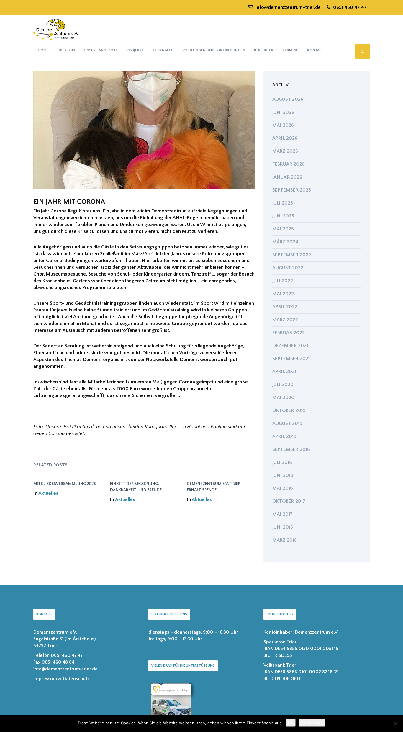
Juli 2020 (283, 384)
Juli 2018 (282, 462)
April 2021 (284, 371)
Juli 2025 (282, 203)
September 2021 (291, 358)
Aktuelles (48, 493)
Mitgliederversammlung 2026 (64, 484)
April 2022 (284, 306)
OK (290, 723)
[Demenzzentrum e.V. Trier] (55, 29)
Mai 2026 (283, 125)
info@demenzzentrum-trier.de (287, 7)
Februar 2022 (288, 332)
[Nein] (396, 723)
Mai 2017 (282, 514)
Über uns (66, 50)
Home (43, 50)
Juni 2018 (282, 475)
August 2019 (287, 423)
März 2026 (285, 151)
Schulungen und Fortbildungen (213, 50)
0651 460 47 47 (349, 7)
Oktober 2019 (289, 410)
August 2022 (287, 268)
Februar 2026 (288, 164)
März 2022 (285, 319)
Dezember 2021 (290, 345)
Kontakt (315, 50)
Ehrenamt (163, 50)
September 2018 (291, 449)
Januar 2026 (287, 177)
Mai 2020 (283, 397)
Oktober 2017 (288, 501)
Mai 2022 (283, 293)
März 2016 (284, 540)
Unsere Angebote (101, 50)
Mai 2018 (282, 488)
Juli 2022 (282, 280)
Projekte (135, 50)
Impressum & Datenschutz (61, 678)
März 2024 (285, 242)
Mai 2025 (283, 229)
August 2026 (287, 99)
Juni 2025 (283, 216)
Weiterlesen (312, 723)
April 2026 (284, 138)
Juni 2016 (282, 527)
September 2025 (291, 190)
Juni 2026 (283, 112)
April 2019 (284, 436)
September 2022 (291, 255)
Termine (290, 50)
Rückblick (263, 50)
